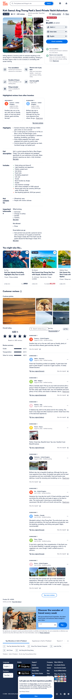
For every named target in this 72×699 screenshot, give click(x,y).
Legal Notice (35, 667)
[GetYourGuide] (5, 3)
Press (48, 673)
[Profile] (66, 3)
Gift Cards (50, 676)
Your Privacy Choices (37, 673)
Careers (49, 667)
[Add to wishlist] (27, 252)
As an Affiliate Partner (60, 670)
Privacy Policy (35, 670)
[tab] (16, 641)
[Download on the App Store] (23, 673)
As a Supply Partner (59, 665)
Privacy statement (45, 633)
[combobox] (27, 3)
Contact (34, 665)
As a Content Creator (60, 667)
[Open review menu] (67, 339)
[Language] (60, 3)
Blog (48, 670)
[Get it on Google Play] (23, 666)
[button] (18, 14)
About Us (49, 665)
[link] (16, 268)
